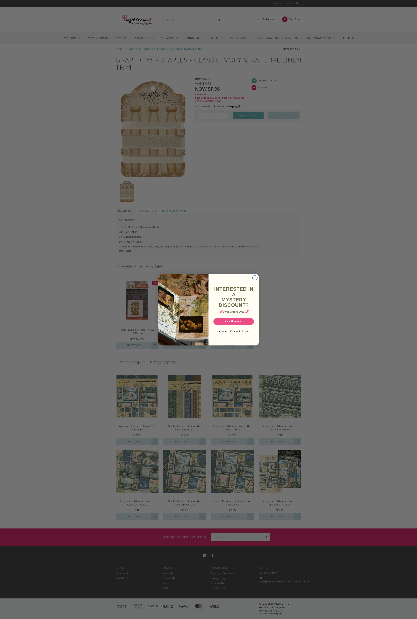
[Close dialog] (254, 277)
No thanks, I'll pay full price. (234, 331)
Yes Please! (234, 321)
